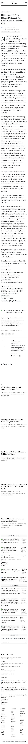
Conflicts (3, 724)
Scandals (3, 727)
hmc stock (12, 322)
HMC (2, 322)
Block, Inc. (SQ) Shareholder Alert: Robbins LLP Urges (13, 453)
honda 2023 (20, 318)
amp (8, 318)
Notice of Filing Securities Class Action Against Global (12, 520)
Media (12, 732)
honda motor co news (19, 320)
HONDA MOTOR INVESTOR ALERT (9, 325)
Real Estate (22, 711)
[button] (3, 3)
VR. (14, 3)
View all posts (14, 353)
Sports (2, 734)
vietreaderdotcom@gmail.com (8, 670)
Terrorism (3, 722)
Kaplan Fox (3, 318)
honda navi (4, 320)
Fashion (2, 720)
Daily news (13, 736)
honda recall (10, 320)
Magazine (22, 734)
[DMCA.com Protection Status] (22, 741)
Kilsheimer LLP (13, 318)
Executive (3, 729)
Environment (3, 716)
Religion (3, 718)
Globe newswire (16, 341)
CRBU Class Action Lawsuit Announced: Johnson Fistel (11, 388)
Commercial (22, 713)
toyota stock (13, 324)
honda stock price (5, 324)
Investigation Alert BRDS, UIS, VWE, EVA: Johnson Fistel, (12, 420)
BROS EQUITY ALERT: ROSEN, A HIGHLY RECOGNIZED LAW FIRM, (14, 486)
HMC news (6, 322)
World (21, 732)
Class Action (19, 324)
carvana (17, 322)
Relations (13, 734)
